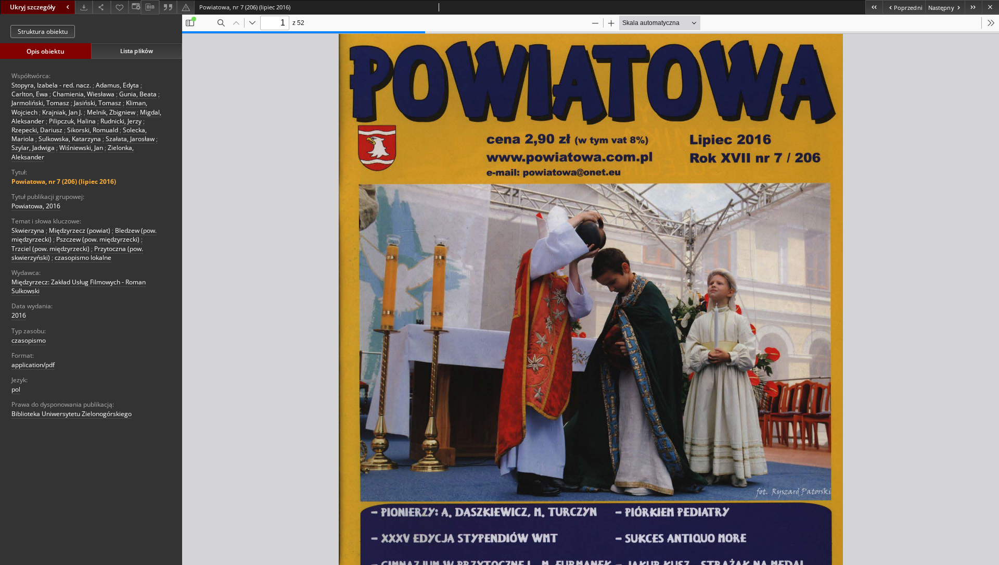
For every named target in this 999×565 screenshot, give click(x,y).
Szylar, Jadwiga (33, 147)
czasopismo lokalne (83, 257)
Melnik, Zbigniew (111, 112)
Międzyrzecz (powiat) (79, 230)
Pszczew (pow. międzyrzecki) (97, 239)
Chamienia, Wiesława (83, 94)
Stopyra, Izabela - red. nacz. (51, 85)
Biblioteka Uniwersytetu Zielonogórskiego (71, 413)
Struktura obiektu (43, 31)
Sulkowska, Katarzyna (70, 138)
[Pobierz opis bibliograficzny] (150, 7)
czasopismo (28, 340)
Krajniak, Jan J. (62, 112)
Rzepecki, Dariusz (36, 129)
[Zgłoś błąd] (186, 7)
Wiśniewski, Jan (81, 147)
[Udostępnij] (101, 7)
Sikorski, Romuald (92, 129)
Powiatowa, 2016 (35, 206)
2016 (18, 315)
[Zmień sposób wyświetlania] (135, 7)
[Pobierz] (84, 7)
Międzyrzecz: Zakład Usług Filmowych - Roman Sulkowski (78, 286)
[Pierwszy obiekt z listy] (873, 7)
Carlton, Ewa (29, 94)
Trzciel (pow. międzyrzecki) (50, 248)
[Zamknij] (990, 7)
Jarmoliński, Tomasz (40, 102)
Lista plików (136, 51)
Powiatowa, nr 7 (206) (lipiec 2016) (63, 181)
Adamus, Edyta (117, 85)
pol (15, 389)
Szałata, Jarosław (130, 138)
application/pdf (33, 364)
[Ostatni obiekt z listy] (973, 7)
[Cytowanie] (168, 7)
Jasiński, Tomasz (97, 102)
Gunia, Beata (138, 94)
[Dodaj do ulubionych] (120, 7)
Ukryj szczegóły (32, 7)
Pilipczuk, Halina (72, 121)
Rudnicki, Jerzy (121, 121)
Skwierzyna (27, 230)
